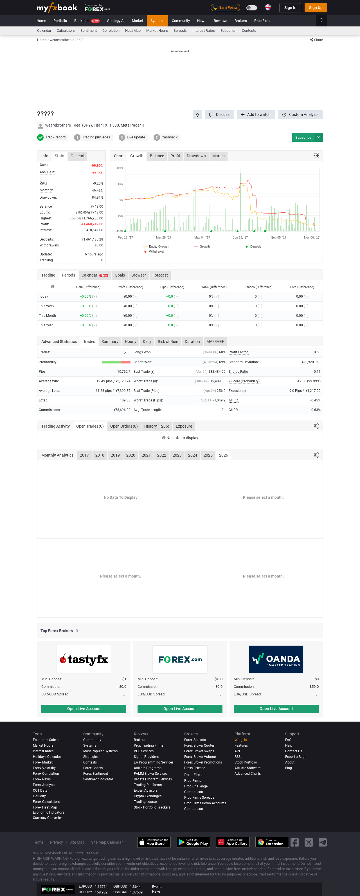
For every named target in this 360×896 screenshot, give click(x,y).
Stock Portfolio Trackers (152, 807)
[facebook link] (295, 842)
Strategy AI (116, 21)
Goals (120, 275)
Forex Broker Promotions (203, 762)
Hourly (130, 341)
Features (241, 745)
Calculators (66, 30)
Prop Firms (262, 21)
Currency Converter (47, 818)
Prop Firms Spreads (199, 798)
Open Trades (90, 426)
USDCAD (120, 892)
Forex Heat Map (45, 807)
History (156, 426)
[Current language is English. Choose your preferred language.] (268, 7)
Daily (147, 341)
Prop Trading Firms (148, 745)
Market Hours (157, 30)
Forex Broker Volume (200, 757)
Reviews (220, 21)
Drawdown (196, 156)
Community (181, 21)
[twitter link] (309, 842)
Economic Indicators (48, 812)
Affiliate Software (247, 768)
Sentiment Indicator (98, 779)
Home (41, 21)
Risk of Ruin (168, 341)
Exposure (184, 426)
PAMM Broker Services (150, 774)
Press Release (194, 768)
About (289, 762)
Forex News (42, 779)
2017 (84, 455)
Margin (218, 156)
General (77, 156)
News (201, 21)
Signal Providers (146, 757)
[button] (219, 114)
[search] (325, 20)
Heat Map (133, 30)
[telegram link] (323, 842)
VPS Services (144, 751)
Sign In (290, 7)
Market (137, 21)
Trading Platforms (148, 785)
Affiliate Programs (147, 768)
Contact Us (293, 751)
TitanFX (100, 125)
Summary (110, 341)
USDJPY (85, 892)
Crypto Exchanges (147, 796)
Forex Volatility (44, 768)
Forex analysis (44, 785)
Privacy (56, 842)
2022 (161, 455)
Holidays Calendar (47, 757)
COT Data (40, 790)
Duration (192, 341)
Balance (157, 156)
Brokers (241, 21)
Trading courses (146, 802)
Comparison (193, 809)
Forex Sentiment (95, 774)
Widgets (241, 740)
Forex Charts (93, 768)
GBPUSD (120, 886)
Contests (249, 30)
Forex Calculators (46, 802)
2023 (177, 455)
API (237, 751)
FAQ (288, 740)
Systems (157, 21)
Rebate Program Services (153, 779)
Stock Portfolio (246, 762)
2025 (208, 455)
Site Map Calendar (107, 842)
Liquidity (39, 796)
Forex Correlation (46, 774)
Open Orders (124, 426)
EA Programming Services (154, 762)
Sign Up (316, 7)
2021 (146, 455)
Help (288, 745)
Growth (136, 156)
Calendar (44, 30)
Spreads (180, 30)
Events (157, 887)
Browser (138, 275)
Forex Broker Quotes (199, 745)
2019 (115, 455)
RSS (237, 757)
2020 (130, 455)
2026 (223, 455)
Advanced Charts (248, 774)
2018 (99, 455)
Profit (175, 156)
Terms (38, 842)
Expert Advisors (146, 790)
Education (228, 30)
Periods (68, 275)
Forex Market (43, 762)
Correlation (111, 30)
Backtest (86, 21)
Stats (59, 156)
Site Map (77, 842)
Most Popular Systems (100, 751)
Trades (89, 341)
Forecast (160, 275)
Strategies (90, 757)
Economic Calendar (48, 740)
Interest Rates (203, 30)
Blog (288, 768)
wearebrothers (58, 125)
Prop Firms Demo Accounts (205, 803)
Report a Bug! (295, 757)
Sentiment (88, 30)
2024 (192, 455)
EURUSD (85, 886)
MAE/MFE (215, 341)
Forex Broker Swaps (199, 751)
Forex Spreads (195, 740)
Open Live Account (84, 708)
